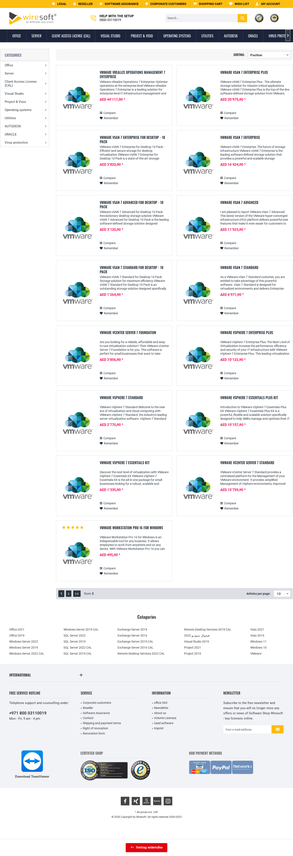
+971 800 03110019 (28, 713)
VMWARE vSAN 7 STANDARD (239, 267)
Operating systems (18, 110)
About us (160, 713)
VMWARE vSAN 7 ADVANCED (239, 202)
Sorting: (239, 54)
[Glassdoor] (146, 801)
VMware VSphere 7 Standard (121, 397)
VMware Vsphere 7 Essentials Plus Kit (249, 397)
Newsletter (161, 708)
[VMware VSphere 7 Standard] (77, 425)
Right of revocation (95, 728)
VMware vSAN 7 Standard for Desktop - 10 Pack (131, 269)
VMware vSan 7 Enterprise (240, 137)
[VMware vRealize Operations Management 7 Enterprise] (77, 100)
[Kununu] (157, 801)
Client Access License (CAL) (21, 83)
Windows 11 (258, 641)
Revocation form (94, 733)
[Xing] (135, 801)
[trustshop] (140, 770)
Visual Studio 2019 (196, 641)
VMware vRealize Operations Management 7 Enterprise (132, 74)
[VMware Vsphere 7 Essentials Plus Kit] (198, 425)
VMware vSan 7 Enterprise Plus (244, 72)
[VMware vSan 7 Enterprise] (198, 165)
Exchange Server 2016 (132, 635)
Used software (163, 723)
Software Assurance (96, 713)
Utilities (10, 118)
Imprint (159, 728)
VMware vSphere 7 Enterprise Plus (246, 332)
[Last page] (77, 593)
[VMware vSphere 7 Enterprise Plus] (198, 360)
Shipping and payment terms (102, 723)
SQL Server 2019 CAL (77, 653)
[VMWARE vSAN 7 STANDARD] (198, 295)
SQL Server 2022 (74, 635)
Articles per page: (258, 593)
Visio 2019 (257, 635)
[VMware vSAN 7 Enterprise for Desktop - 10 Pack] (77, 165)
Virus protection (16, 142)
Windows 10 (258, 647)
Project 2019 (192, 653)
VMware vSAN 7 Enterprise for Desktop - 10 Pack (132, 139)
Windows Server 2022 (23, 641)
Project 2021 (192, 647)
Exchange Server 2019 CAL (135, 641)
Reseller (88, 708)
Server (9, 73)
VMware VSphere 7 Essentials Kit (125, 463)
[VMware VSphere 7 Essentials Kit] (77, 490)
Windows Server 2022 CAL (26, 653)
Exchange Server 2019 (132, 629)
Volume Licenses (165, 718)
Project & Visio (15, 102)
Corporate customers (97, 702)
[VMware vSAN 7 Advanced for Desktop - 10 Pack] (77, 230)
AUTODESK (13, 126)
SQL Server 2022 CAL (77, 647)
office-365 (160, 702)
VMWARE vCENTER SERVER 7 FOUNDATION (128, 332)
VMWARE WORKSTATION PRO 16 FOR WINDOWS (131, 528)
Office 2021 (16, 629)
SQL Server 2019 (74, 641)
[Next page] (69, 593)
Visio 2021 (257, 629)
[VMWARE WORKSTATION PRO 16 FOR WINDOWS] (77, 555)
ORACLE (11, 134)
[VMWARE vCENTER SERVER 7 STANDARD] (198, 490)
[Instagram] (168, 801)
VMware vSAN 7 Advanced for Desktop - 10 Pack (131, 204)
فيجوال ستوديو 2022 (197, 635)
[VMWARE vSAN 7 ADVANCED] (198, 230)
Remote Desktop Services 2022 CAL (141, 653)
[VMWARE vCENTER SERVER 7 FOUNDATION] (77, 360)
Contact (88, 718)
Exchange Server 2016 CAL (135, 647)
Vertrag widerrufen (149, 847)
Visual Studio (14, 94)
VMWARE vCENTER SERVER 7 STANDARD (247, 463)
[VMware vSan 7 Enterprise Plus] (198, 100)
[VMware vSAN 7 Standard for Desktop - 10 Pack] (77, 295)
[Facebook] (125, 801)
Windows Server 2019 (23, 647)
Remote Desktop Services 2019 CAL (207, 629)
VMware (255, 653)
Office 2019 (16, 635)
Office (9, 65)
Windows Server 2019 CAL (80, 629)
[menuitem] (208, 4)
